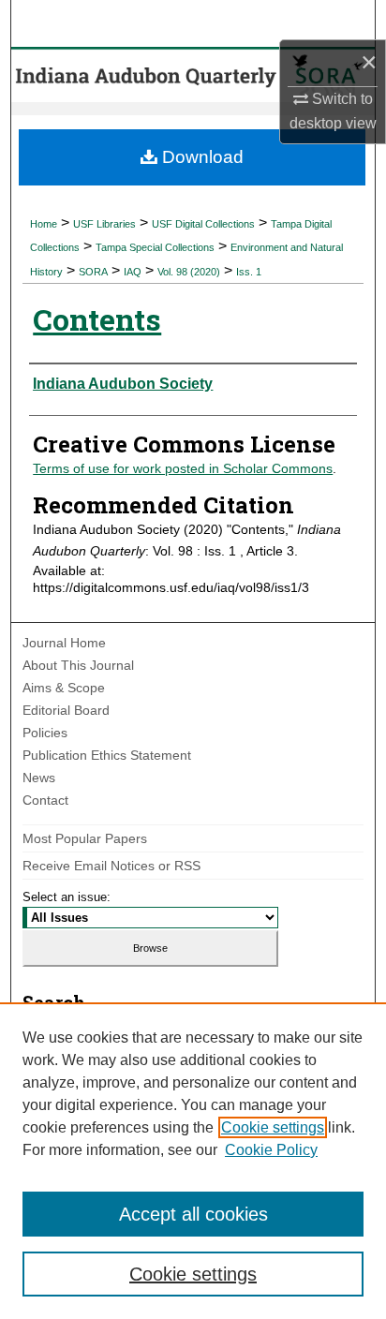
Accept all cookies (193, 1214)
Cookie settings (272, 1127)
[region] (193, 1160)
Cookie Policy (271, 1150)
